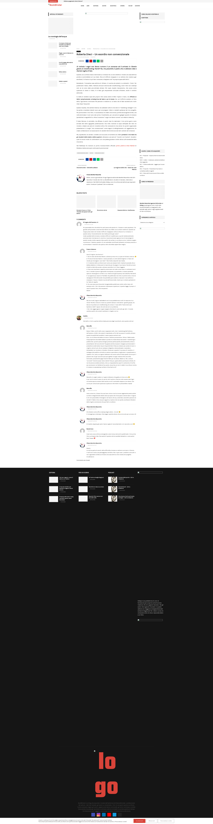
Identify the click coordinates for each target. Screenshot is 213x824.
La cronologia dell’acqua (57, 36)
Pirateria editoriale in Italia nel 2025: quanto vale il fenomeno (66, 498)
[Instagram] (98, 815)
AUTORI (104, 5)
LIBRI (88, 5)
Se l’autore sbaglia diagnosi (96, 477)
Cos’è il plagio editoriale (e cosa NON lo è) (66, 63)
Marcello (89, 326)
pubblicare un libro (99, 153)
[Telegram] (114, 815)
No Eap (130, 5)
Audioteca (113, 5)
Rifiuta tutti (152, 821)
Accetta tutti (139, 821)
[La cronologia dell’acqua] (60, 26)
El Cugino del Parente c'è (90, 222)
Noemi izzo (90, 429)
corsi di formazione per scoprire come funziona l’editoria (149, 603)
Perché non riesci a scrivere (96, 487)
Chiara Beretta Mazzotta (83, 57)
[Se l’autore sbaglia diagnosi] (83, 480)
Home (82, 5)
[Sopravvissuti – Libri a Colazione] (112, 489)
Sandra (85, 316)
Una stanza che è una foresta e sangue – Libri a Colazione (126, 497)
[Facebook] (93, 815)
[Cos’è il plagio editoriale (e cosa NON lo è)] (52, 65)
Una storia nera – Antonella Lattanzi (87, 167)
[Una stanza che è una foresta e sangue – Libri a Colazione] (112, 499)
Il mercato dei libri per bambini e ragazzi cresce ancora (66, 488)
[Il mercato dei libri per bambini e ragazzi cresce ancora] (53, 489)
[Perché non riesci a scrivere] (83, 489)
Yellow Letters (62, 72)
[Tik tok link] (164, 1)
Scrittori (78, 51)
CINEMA (122, 5)
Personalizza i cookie (166, 821)
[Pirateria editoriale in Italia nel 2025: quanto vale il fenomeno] (53, 499)
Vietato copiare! (63, 81)
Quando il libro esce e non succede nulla (96, 497)
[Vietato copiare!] (52, 84)
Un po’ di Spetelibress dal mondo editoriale (74, 1)
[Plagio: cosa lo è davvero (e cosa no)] (52, 55)
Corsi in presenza (147, 181)
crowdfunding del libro (82, 153)
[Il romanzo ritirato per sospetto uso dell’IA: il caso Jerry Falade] (52, 45)
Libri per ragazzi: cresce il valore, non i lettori (66, 478)
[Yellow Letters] (52, 74)
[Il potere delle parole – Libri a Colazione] (112, 480)
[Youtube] (109, 815)
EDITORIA (95, 5)
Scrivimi (137, 5)
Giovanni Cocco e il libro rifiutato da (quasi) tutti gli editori (85, 211)
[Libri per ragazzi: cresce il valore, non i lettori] (53, 480)
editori (91, 153)
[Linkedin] (104, 815)
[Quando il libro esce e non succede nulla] (83, 499)
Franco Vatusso (91, 249)
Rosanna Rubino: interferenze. (126, 210)
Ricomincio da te (102, 210)
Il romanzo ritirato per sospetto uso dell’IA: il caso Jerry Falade (65, 44)
